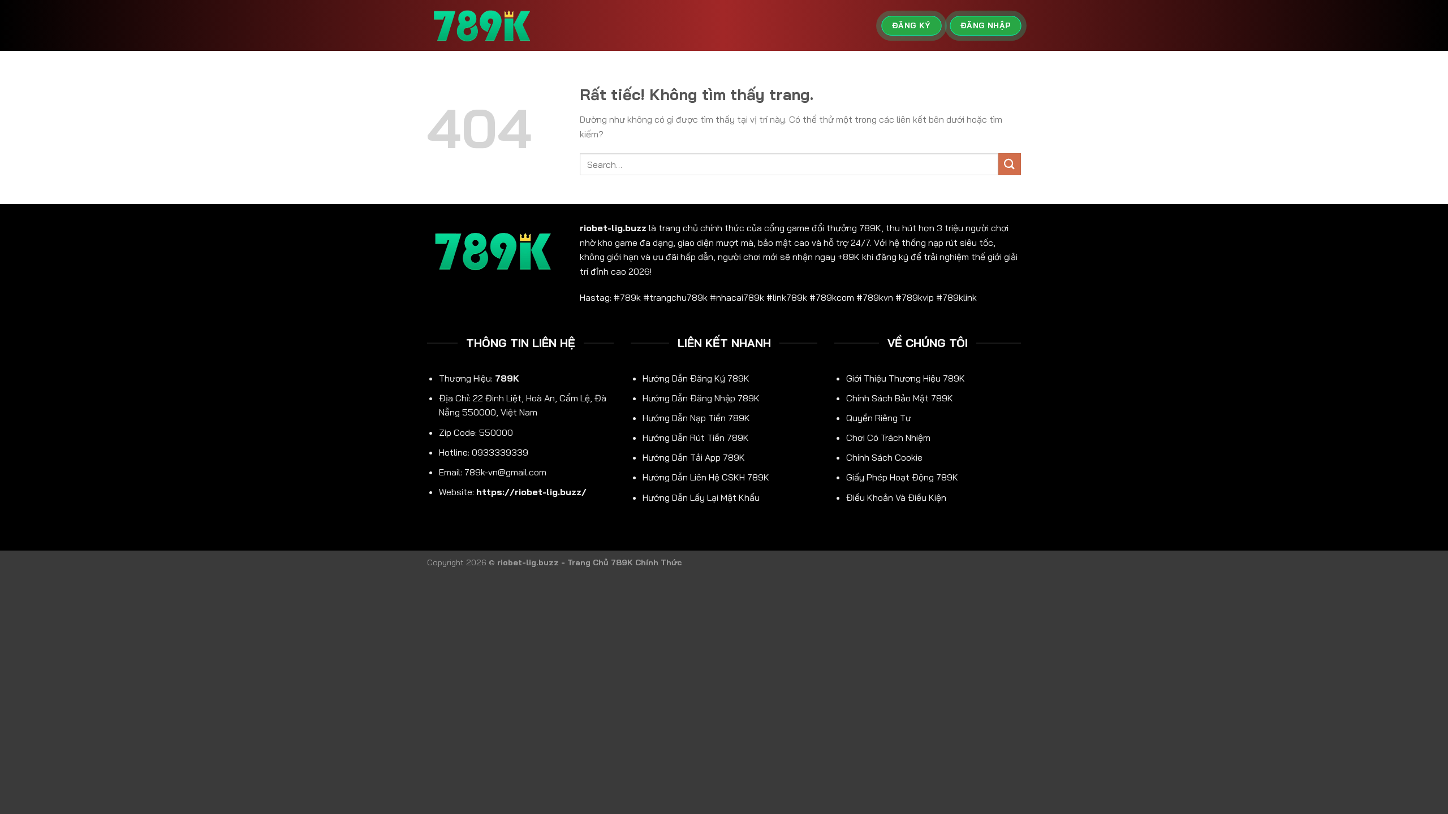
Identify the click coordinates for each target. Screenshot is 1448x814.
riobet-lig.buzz (613, 227)
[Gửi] (1009, 164)
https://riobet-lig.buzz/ (531, 491)
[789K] (483, 26)
